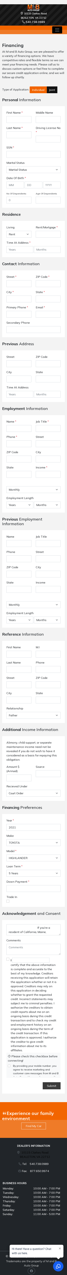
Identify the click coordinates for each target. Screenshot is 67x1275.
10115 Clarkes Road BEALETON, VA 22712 (35, 1155)
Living (10, 227)
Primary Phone (17, 307)
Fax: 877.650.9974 (35, 1171)
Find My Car (33, 1126)
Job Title (42, 421)
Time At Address (17, 242)
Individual (38, 90)
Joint (52, 90)
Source (40, 766)
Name (11, 421)
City (10, 292)
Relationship (14, 708)
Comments (13, 940)
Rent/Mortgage (46, 227)
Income (40, 467)
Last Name (14, 128)
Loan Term (13, 866)
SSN (10, 147)
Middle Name (44, 112)
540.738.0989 (35, 22)
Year (9, 820)
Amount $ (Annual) (12, 769)
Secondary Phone (18, 322)
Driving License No (48, 130)
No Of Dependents (16, 193)
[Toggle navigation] (57, 29)
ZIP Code (42, 277)
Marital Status (15, 163)
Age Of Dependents (46, 193)
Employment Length (20, 498)
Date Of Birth (16, 178)
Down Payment (16, 881)
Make (10, 835)
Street (11, 277)
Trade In (11, 897)
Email (40, 307)
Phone (11, 437)
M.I (37, 647)
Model (10, 851)
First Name (14, 112)
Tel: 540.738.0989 (35, 1164)
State (40, 292)
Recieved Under (16, 786)
